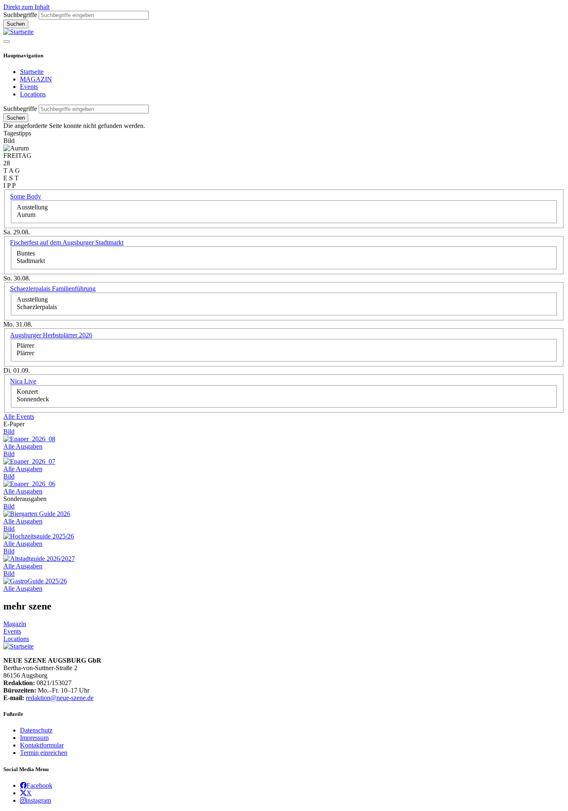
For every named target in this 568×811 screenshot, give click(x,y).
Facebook (39, 785)
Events (29, 86)
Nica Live (23, 381)
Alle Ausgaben (22, 446)
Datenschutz (36, 730)
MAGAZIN (36, 79)
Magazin (14, 623)
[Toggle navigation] (6, 41)
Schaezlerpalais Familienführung (53, 288)
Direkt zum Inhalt (26, 6)
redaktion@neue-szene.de (60, 697)
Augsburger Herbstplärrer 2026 (51, 335)
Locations (33, 94)
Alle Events (18, 416)
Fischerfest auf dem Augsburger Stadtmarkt (66, 242)
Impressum (34, 737)
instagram (38, 800)
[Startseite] (18, 31)
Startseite (32, 71)
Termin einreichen (43, 752)
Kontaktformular (42, 745)
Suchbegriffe (20, 14)
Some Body (25, 196)
